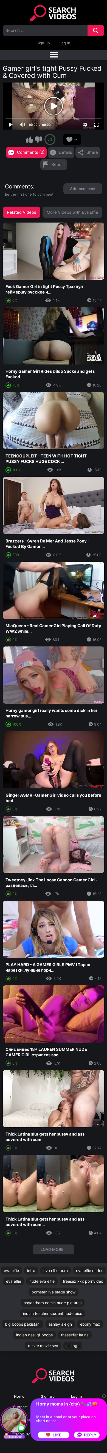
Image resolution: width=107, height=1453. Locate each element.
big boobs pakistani (22, 1324)
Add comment (82, 188)
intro (31, 1270)
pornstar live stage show (53, 1292)
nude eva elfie (42, 1281)
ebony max (90, 1324)
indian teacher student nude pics (52, 1313)
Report (58, 164)
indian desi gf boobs (34, 1335)
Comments (19, 186)
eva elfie (11, 1270)
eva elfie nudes (89, 1270)
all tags (72, 1345)
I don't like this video (38, 139)
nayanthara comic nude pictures (52, 1302)
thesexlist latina (75, 1335)
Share (92, 152)
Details (65, 152)
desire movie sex (43, 1345)
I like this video (29, 139)
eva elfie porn (55, 1270)
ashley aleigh (60, 1324)
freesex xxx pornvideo (83, 1281)
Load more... (54, 1249)
